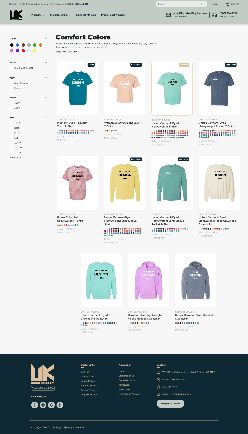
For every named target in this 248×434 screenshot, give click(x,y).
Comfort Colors (24, 68)
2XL (18, 147)
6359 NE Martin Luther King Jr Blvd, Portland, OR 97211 (188, 372)
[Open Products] (43, 15)
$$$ (17, 108)
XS (17, 123)
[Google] (51, 405)
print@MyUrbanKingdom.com (176, 394)
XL (17, 142)
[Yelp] (60, 405)
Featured (20, 88)
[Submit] (202, 4)
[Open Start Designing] (69, 15)
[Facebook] (43, 405)
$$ (17, 103)
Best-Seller (21, 83)
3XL (17, 152)
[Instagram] (34, 405)
